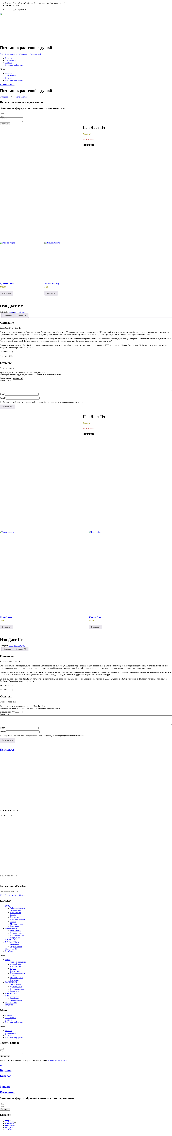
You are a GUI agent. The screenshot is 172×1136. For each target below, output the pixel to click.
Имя (2, 394)
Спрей (13, 922)
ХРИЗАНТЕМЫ (12, 942)
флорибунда (19, 312)
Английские (15, 913)
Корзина (5, 1070)
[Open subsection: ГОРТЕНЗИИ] (15, 1122)
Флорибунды (15, 910)
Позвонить (7, 1092)
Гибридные (15, 937)
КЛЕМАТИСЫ (11, 940)
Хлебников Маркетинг (57, 1060)
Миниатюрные (16, 924)
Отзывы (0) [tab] (21, 315)
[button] (86, 69)
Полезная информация (14, 65)
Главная (8, 58)
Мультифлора (16, 946)
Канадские (14, 926)
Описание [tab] (8, 315)
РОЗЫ (7, 906)
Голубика (9, 951)
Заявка (5, 1086)
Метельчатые (15, 931)
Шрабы (13, 915)
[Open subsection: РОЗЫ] (10, 1120)
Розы (11, 312)
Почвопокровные (17, 919)
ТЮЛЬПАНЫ (11, 949)
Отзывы (8, 63)
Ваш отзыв (5, 381)
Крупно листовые (17, 935)
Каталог (5, 1076)
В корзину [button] (6, 293)
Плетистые (15, 917)
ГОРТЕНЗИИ (11, 928)
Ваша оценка (6, 378)
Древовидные (16, 933)
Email (3, 398)
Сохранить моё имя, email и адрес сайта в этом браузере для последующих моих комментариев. (44, 402)
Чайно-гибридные (18, 908)
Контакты (7, 749)
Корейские (14, 944)
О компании (10, 60)
